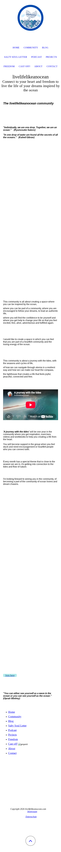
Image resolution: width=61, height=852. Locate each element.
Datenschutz (31, 816)
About (11, 748)
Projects (12, 734)
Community (14, 716)
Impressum (32, 811)
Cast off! (13, 743)
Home (11, 711)
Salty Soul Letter (17, 725)
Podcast (12, 730)
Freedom (13, 739)
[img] (30, 17)
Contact (12, 753)
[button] (30, 840)
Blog (11, 721)
